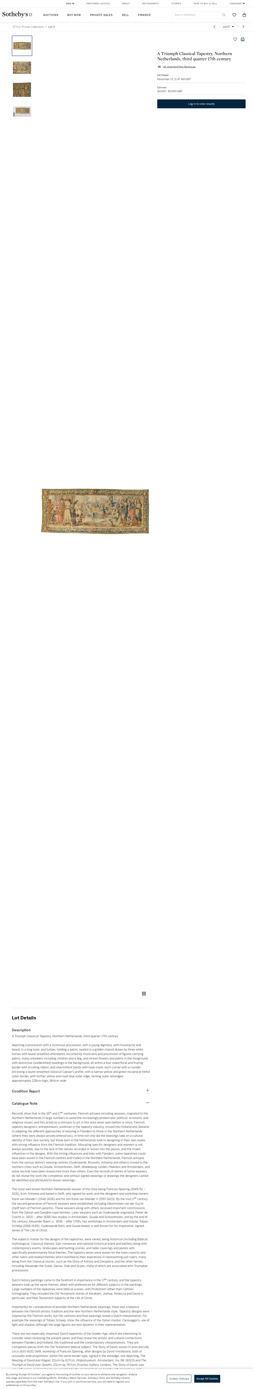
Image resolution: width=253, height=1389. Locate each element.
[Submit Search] (223, 14)
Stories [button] (176, 3)
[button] (95, 511)
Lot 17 (51, 27)
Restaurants (150, 3)
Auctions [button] (50, 15)
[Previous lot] (214, 27)
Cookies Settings (179, 1378)
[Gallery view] (144, 993)
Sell (125, 15)
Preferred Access (98, 3)
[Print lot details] (243, 39)
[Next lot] (243, 27)
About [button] (126, 3)
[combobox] (199, 15)
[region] (126, 1379)
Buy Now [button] (74, 15)
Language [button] (235, 3)
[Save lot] (235, 39)
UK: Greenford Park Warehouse (179, 66)
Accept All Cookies (207, 1378)
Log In (70, 3)
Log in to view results (201, 104)
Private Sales (101, 15)
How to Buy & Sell (205, 3)
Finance (144, 15)
